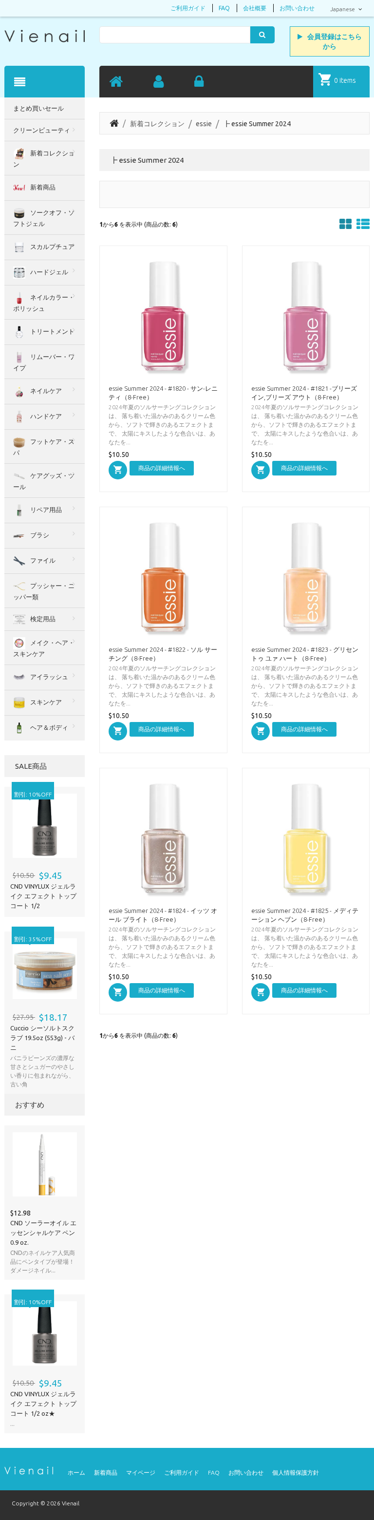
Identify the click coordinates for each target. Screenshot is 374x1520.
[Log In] (199, 82)
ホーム (76, 1472)
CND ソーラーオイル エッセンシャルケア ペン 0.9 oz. (43, 1232)
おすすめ (29, 1105)
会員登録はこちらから (334, 41)
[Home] (116, 82)
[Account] (158, 82)
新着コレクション (157, 124)
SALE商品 (31, 766)
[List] (363, 224)
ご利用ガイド (188, 8)
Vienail (70, 1503)
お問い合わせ (297, 8)
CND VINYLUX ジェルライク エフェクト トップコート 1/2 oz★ (43, 1403)
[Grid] (345, 224)
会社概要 (254, 8)
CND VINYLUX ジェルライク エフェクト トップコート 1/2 (43, 896)
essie (204, 124)
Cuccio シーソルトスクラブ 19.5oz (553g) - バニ (42, 1038)
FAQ (224, 8)
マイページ (140, 1472)
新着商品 (105, 1472)
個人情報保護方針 (295, 1472)
